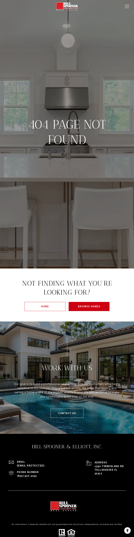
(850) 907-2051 (27, 476)
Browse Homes (89, 306)
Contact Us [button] (67, 413)
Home (45, 306)
